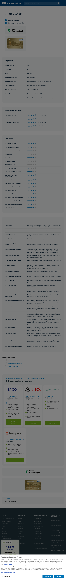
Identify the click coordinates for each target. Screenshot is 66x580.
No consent (47, 576)
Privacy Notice (8, 564)
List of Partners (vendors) (8, 572)
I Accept (59, 576)
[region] (33, 567)
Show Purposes (6, 576)
